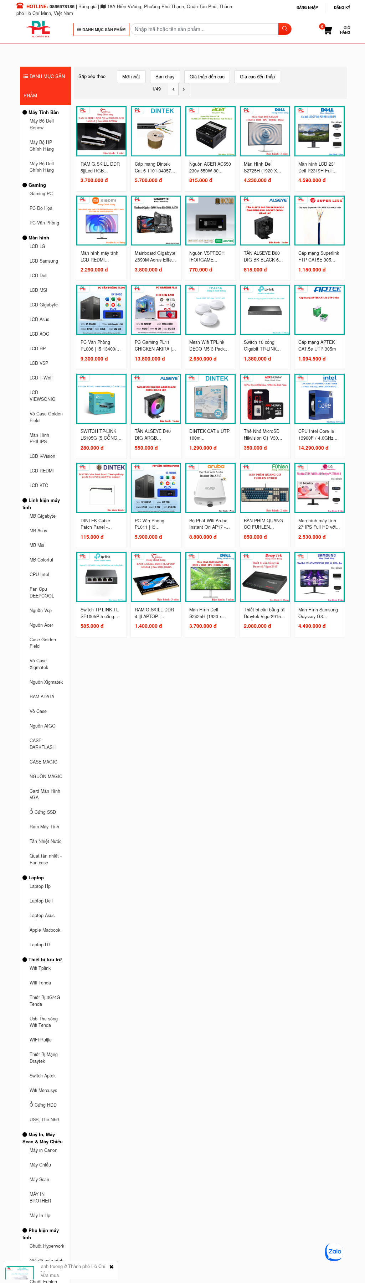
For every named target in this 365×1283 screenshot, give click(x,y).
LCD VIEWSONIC (42, 395)
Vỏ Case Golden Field (46, 417)
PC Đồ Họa (41, 208)
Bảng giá (87, 6)
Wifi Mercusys (43, 1090)
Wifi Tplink (40, 968)
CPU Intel (39, 574)
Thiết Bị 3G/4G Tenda (45, 1000)
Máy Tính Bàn (43, 112)
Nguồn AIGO (43, 726)
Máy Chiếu (40, 1165)
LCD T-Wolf (41, 377)
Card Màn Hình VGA (45, 794)
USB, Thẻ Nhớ (44, 1119)
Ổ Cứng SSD (43, 812)
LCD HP (38, 348)
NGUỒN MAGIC (46, 776)
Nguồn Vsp (41, 610)
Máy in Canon (43, 1150)
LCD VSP (39, 363)
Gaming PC (41, 193)
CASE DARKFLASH (43, 743)
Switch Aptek (43, 1075)
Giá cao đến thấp (257, 76)
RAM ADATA (42, 696)
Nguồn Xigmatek (46, 682)
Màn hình (38, 237)
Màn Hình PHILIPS (39, 438)
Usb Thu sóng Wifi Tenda (44, 1022)
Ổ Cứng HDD (43, 1105)
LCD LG (37, 246)
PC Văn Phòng (44, 222)
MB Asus (38, 530)
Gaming (36, 184)
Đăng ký (342, 7)
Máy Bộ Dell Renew (42, 124)
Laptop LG (40, 944)
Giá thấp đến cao (207, 76)
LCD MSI (38, 290)
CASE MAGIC (43, 762)
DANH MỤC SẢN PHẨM (103, 29)
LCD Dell (38, 275)
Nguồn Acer (41, 625)
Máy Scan (39, 1179)
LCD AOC (39, 334)
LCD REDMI (42, 470)
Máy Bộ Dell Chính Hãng (42, 167)
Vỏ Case (38, 711)
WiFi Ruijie (41, 1039)
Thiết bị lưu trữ (44, 959)
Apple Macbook (45, 930)
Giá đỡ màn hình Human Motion (46, 1264)
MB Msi (37, 545)
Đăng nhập (307, 7)
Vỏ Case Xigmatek (39, 664)
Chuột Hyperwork (47, 1246)
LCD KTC (39, 485)
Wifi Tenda (40, 982)
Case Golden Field (43, 643)
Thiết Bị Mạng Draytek (44, 1057)
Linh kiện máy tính (41, 504)
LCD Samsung (44, 261)
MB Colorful (41, 560)
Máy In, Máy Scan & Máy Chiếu (42, 1138)
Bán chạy (164, 76)
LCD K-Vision (42, 456)
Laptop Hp (40, 886)
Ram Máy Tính (44, 826)
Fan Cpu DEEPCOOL (42, 592)
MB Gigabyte (43, 516)
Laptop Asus (42, 915)
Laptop (35, 877)
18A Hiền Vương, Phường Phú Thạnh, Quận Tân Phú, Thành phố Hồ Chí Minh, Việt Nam (124, 9)
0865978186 (62, 6)
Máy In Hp (40, 1215)
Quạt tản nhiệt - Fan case (46, 859)
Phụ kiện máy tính (40, 1234)
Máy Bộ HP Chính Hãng (42, 145)
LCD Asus (39, 319)
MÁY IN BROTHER (40, 1197)
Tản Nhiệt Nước (45, 841)
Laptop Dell (41, 900)
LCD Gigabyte (44, 304)
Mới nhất (131, 76)
